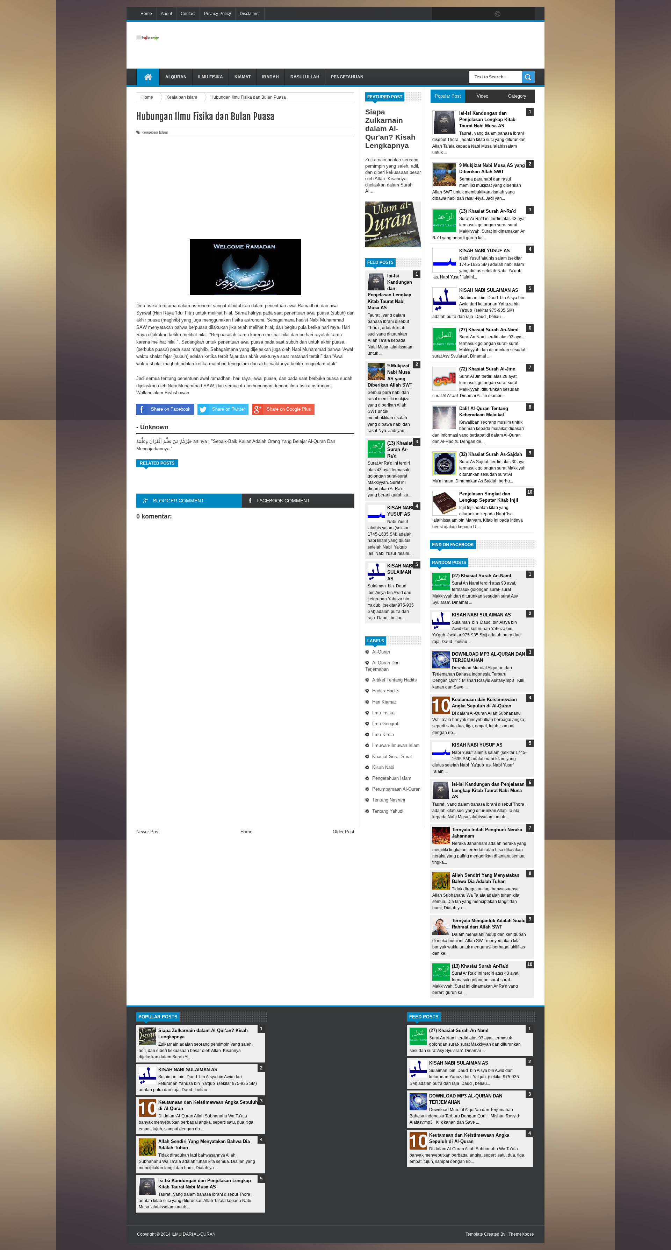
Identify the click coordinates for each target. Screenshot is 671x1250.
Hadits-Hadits (385, 690)
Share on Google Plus (289, 409)
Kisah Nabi (383, 767)
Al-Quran (381, 652)
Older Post (343, 831)
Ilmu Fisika (210, 77)
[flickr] (483, 14)
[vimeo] (468, 14)
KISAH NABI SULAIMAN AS (400, 572)
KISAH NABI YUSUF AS (477, 745)
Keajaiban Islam (155, 132)
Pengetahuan (347, 77)
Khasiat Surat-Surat (392, 756)
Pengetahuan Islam (391, 778)
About (166, 13)
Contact (188, 13)
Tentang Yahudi (387, 811)
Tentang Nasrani (388, 800)
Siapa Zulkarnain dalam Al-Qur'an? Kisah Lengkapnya (390, 128)
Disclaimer (250, 13)
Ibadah (270, 77)
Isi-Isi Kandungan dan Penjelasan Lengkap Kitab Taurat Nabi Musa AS (488, 790)
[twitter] (454, 14)
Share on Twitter (228, 409)
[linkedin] (512, 14)
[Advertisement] (407, 45)
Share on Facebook (170, 409)
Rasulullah (304, 77)
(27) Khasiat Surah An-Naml (481, 575)
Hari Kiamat (384, 702)
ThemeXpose (521, 1234)
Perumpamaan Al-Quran (396, 789)
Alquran (176, 77)
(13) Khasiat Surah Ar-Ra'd (399, 449)
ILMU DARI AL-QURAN (194, 1234)
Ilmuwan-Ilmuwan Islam (396, 745)
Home (146, 13)
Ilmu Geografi (385, 723)
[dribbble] (498, 14)
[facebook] (439, 14)
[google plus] (527, 14)
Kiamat (243, 77)
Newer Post (148, 831)
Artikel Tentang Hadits (394, 680)
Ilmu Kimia (383, 734)
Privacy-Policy (217, 13)
